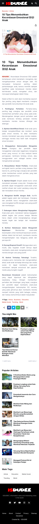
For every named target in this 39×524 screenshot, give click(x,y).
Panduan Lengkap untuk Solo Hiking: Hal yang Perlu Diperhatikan (27, 331)
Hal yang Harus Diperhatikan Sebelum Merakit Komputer (24, 452)
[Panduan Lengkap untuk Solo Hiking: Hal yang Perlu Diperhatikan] (29, 322)
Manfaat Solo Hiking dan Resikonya (9, 330)
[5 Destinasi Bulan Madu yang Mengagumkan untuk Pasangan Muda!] (7, 377)
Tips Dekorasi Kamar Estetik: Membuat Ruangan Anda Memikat (10, 352)
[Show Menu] (3, 3)
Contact (18, 513)
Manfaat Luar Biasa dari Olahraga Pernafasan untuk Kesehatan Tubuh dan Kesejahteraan (23, 433)
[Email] (22, 307)
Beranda (5, 11)
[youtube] (19, 503)
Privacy (26, 513)
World (21, 302)
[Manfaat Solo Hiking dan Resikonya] (10, 322)
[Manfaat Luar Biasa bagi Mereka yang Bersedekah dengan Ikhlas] (7, 414)
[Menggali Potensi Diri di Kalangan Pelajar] (7, 461)
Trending (15, 302)
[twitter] (15, 503)
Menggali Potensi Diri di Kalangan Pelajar (22, 461)
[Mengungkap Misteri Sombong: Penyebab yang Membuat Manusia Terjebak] (7, 442)
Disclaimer (19, 516)
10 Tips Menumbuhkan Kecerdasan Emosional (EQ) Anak (19, 54)
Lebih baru (7, 361)
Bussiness (17, 299)
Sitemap (34, 513)
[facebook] (10, 503)
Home (4, 513)
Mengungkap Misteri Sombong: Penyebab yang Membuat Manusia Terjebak (24, 442)
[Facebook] (9, 307)
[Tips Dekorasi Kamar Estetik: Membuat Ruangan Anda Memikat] (10, 343)
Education (25, 299)
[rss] (29, 503)
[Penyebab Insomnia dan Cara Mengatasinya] (7, 395)
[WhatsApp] (18, 307)
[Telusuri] (36, 3)
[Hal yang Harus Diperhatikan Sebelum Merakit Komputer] (7, 452)
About (11, 513)
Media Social (6, 302)
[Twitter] (13, 307)
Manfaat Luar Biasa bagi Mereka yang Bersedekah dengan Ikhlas (23, 414)
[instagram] (24, 503)
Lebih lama (32, 361)
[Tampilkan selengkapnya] (27, 307)
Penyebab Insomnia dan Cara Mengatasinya (24, 395)
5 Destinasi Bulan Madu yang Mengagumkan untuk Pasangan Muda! (24, 377)
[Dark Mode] (32, 3)
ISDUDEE (5, 77)
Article (11, 11)
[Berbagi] (35, 25)
